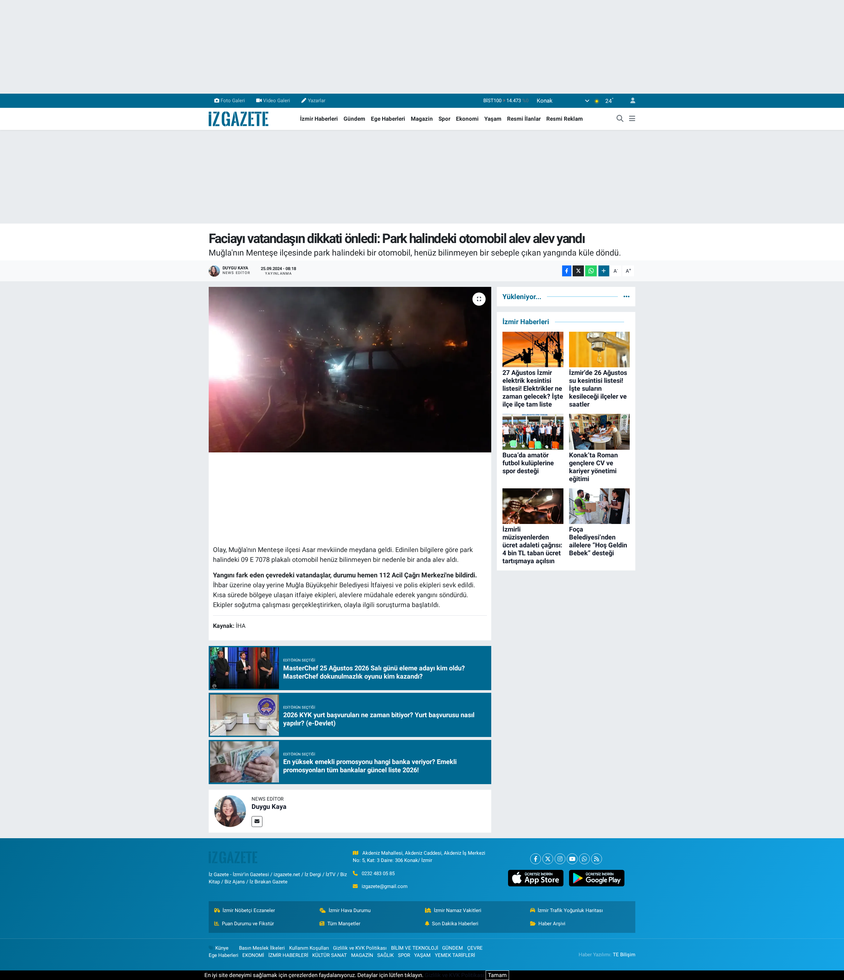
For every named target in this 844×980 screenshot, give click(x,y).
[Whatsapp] (584, 858)
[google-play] (596, 878)
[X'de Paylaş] (578, 270)
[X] (547, 858)
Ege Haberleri (388, 118)
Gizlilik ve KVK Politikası (360, 948)
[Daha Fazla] (603, 270)
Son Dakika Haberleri (455, 924)
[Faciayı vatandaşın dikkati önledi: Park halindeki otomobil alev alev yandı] (350, 369)
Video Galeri (276, 101)
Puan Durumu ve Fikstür (248, 924)
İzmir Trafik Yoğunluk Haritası (570, 910)
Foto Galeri (233, 101)
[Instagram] (560, 858)
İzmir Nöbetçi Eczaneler (249, 910)
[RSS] (596, 858)
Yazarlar (316, 101)
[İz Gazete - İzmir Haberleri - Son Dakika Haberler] (239, 118)
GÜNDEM (452, 948)
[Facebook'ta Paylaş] (566, 270)
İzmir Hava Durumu (350, 910)
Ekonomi (467, 118)
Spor (444, 118)
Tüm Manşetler (343, 924)
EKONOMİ (253, 955)
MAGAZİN (362, 955)
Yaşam (492, 118)
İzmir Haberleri (319, 118)
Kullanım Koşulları (309, 948)
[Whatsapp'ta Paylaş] (591, 270)
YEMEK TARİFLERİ (455, 955)
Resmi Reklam (564, 118)
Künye (221, 948)
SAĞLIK (385, 955)
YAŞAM (422, 955)
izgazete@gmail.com (384, 886)
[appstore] (535, 878)
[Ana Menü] (632, 119)
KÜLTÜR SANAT (329, 955)
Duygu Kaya (269, 807)
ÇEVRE (475, 948)
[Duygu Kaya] (230, 810)
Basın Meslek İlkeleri (262, 948)
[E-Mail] (257, 821)
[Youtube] (572, 858)
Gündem (354, 118)
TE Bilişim (624, 955)
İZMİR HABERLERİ (288, 955)
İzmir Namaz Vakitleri (457, 910)
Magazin (422, 118)
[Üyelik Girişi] (630, 101)
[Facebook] (535, 858)
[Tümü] (626, 296)
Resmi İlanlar (524, 118)
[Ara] (620, 119)
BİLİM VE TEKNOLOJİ (414, 948)
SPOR (404, 955)
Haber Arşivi (551, 924)
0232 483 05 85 (378, 873)
